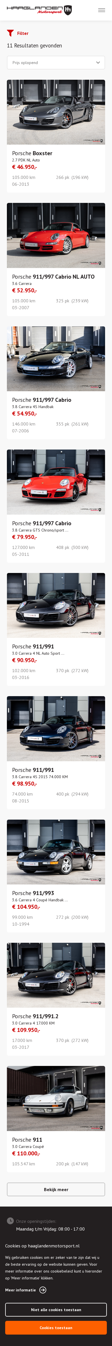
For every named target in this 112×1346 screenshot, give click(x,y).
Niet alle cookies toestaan (56, 1309)
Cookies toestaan (56, 1327)
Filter (22, 33)
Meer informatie (20, 1290)
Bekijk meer (56, 1189)
